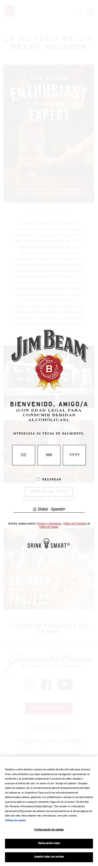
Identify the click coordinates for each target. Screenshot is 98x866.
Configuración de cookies (49, 830)
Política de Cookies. (49, 527)
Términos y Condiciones (48, 523)
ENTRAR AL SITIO (49, 491)
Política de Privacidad (75, 523)
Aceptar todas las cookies (49, 857)
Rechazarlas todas (49, 843)
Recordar (51, 479)
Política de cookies (15, 820)
